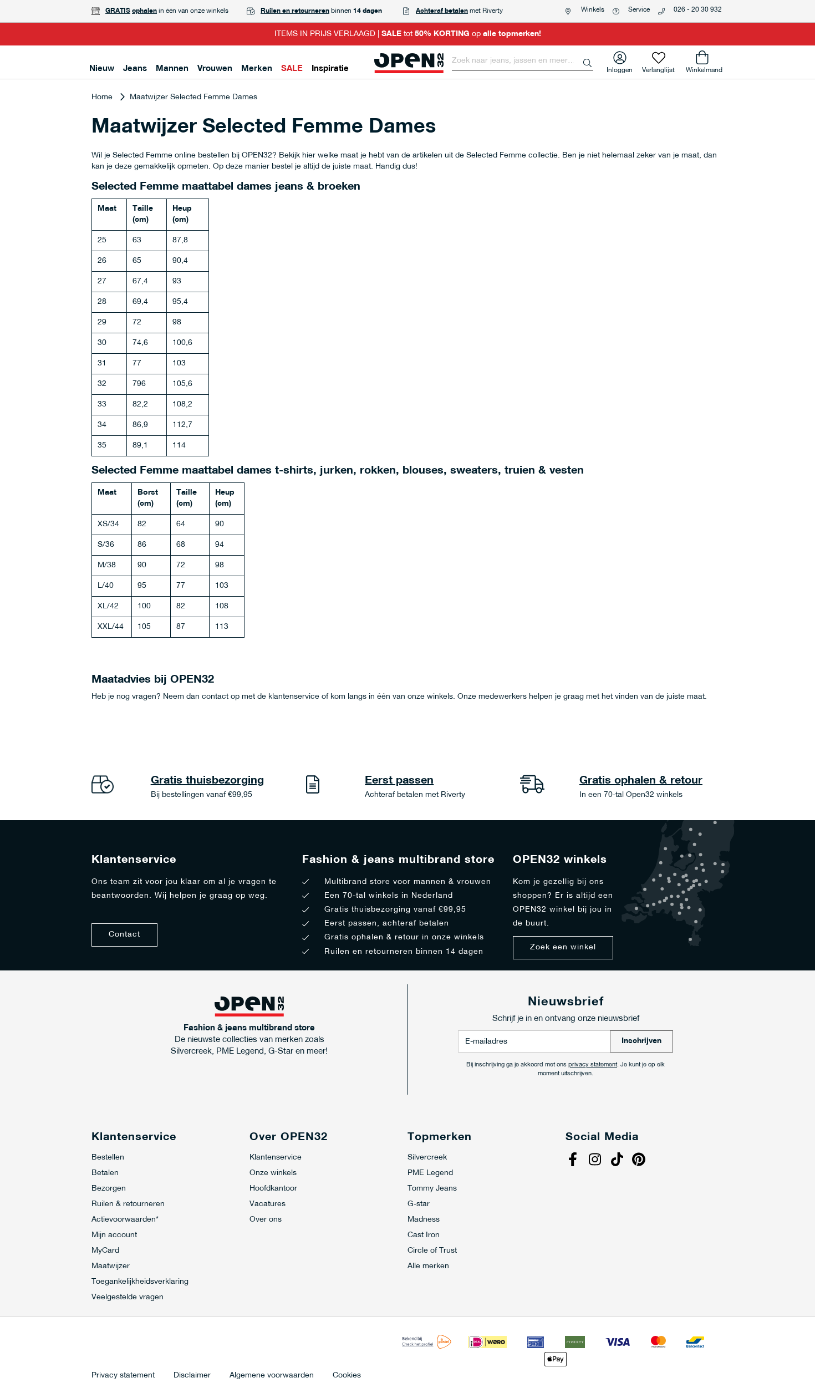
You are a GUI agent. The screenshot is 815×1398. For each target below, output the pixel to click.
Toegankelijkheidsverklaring (140, 1282)
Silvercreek (427, 1157)
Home (103, 97)
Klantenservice (275, 1157)
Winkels (592, 10)
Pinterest (640, 1160)
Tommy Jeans (432, 1189)
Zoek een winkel (563, 947)
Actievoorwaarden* (125, 1220)
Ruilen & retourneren (128, 1204)
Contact (124, 935)
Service (639, 10)
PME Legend (430, 1173)
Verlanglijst (658, 68)
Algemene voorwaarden (272, 1376)
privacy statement (592, 1065)
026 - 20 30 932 (698, 10)
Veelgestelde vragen (127, 1297)
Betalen (105, 1173)
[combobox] (522, 61)
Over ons (265, 1220)
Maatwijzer (110, 1266)
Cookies (347, 1376)
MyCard (105, 1251)
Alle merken (428, 1266)
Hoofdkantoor (273, 1189)
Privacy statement (123, 1376)
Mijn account (114, 1235)
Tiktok (618, 1160)
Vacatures (267, 1204)
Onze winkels (273, 1173)
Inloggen (620, 68)
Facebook (574, 1160)
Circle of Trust (432, 1251)
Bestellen (107, 1157)
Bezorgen (108, 1189)
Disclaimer (192, 1376)
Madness (423, 1220)
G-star (418, 1204)
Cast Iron (423, 1235)
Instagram (596, 1160)
